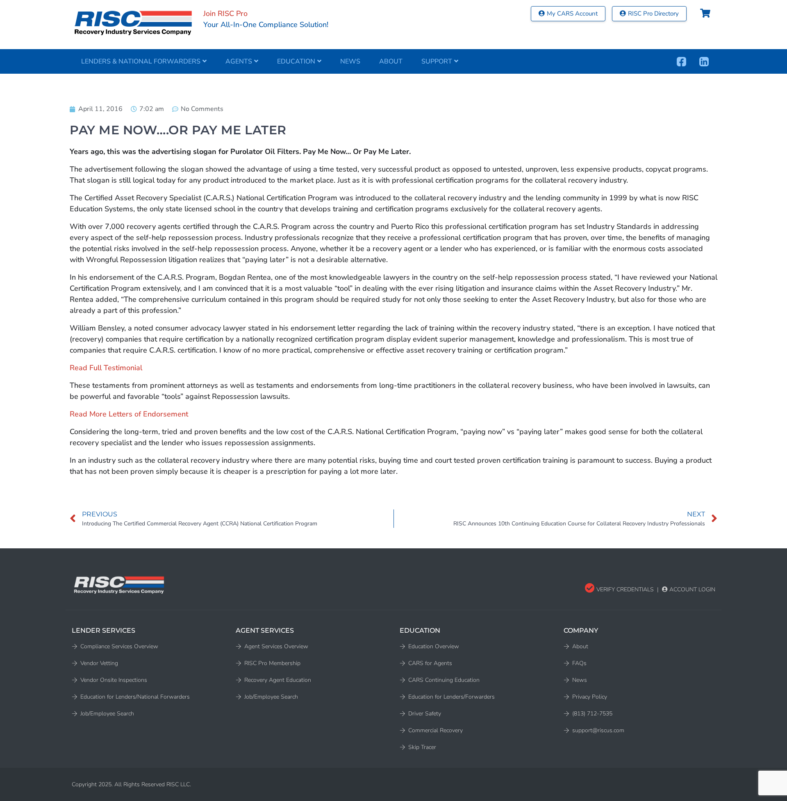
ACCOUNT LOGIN (691, 589)
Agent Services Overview (276, 646)
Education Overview (433, 646)
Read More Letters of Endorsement (129, 414)
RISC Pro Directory (653, 13)
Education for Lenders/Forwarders (451, 697)
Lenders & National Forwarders (140, 61)
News (350, 61)
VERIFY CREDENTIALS (624, 589)
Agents (238, 61)
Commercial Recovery (435, 730)
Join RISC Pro (225, 13)
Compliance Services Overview (119, 646)
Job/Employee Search (107, 713)
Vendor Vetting (99, 663)
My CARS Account (572, 13)
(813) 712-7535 (592, 713)
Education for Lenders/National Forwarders (135, 697)
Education (296, 61)
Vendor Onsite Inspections (113, 680)
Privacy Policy (589, 697)
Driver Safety (424, 713)
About (391, 61)
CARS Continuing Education (444, 680)
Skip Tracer (422, 747)
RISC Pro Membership (272, 663)
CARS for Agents (430, 663)
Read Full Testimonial (106, 368)
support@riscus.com (598, 730)
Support (436, 61)
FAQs (579, 663)
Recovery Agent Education (277, 680)
